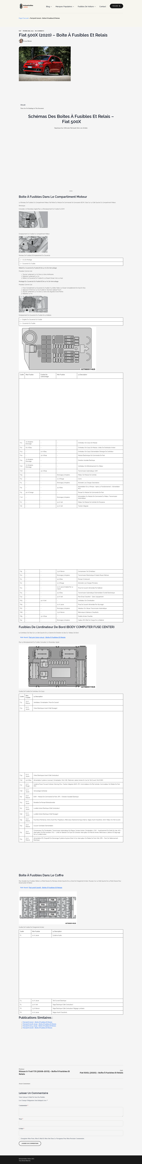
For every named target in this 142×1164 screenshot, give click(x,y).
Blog (48, 6)
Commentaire (23, 1105)
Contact (102, 6)
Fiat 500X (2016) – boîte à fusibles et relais (37, 1028)
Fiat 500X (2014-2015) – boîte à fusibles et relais (39, 1026)
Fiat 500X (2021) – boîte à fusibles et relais (37, 1022)
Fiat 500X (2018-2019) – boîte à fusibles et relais (39, 1024)
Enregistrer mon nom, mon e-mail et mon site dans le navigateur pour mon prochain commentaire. (52, 1138)
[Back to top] (137, 1159)
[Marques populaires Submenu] (74, 6)
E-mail (21, 1128)
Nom (21, 1119)
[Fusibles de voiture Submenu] (95, 6)
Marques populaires (64, 6)
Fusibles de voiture (86, 6)
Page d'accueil (23, 18)
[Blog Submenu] (52, 6)
